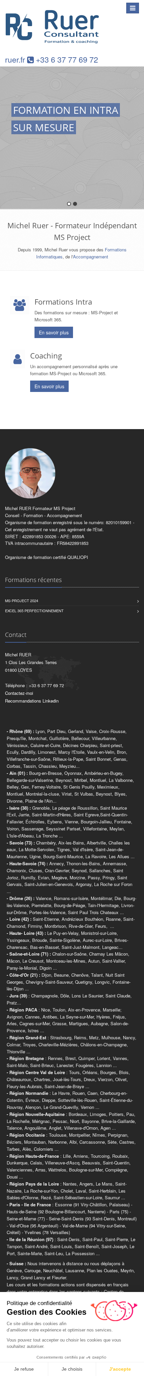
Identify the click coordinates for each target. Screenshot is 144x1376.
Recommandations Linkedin (32, 701)
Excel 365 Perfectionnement (34, 610)
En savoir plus (54, 332)
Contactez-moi (19, 693)
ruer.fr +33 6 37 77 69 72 (51, 59)
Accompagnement (90, 256)
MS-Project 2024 (21, 600)
